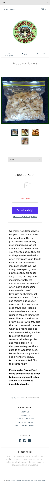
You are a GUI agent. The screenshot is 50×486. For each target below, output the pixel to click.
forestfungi (12, 480)
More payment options (25, 216)
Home (13, 398)
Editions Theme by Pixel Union (24, 480)
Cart (25, 54)
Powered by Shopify (40, 480)
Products (20, 398)
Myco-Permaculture (25, 426)
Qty (27, 183)
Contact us (25, 415)
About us (25, 412)
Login (6, 9)
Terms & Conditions (25, 419)
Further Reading (25, 422)
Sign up (12, 9)
